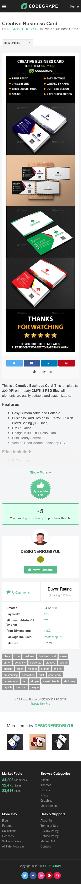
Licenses (8, 836)
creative (50, 662)
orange (45, 669)
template (21, 687)
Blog (5, 820)
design (64, 662)
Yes (46, 614)
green (20, 669)
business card (47, 656)
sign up (39, 518)
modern (32, 669)
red (24, 681)
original (58, 669)
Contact (45, 846)
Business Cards (66, 28)
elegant (8, 669)
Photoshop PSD (54, 637)
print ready (54, 675)
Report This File (40, 703)
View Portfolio (42, 570)
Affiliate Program (13, 846)
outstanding (11, 675)
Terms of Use (49, 825)
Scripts (44, 780)
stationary (70, 681)
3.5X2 (48, 630)
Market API (47, 841)
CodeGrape (52, 866)
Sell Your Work (11, 841)
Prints (48, 28)
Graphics (46, 800)
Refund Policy (49, 836)
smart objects (51, 681)
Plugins (45, 790)
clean (63, 656)
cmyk (7, 662)
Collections (9, 831)
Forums (7, 825)
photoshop (28, 675)
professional (11, 681)
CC (46, 620)
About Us (46, 820)
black (7, 656)
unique (35, 687)
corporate (35, 662)
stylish (8, 687)
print (41, 675)
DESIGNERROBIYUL (23, 28)
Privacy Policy (49, 831)
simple (35, 681)
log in (26, 518)
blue (17, 656)
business (29, 656)
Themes (45, 785)
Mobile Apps (48, 806)
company (20, 662)
